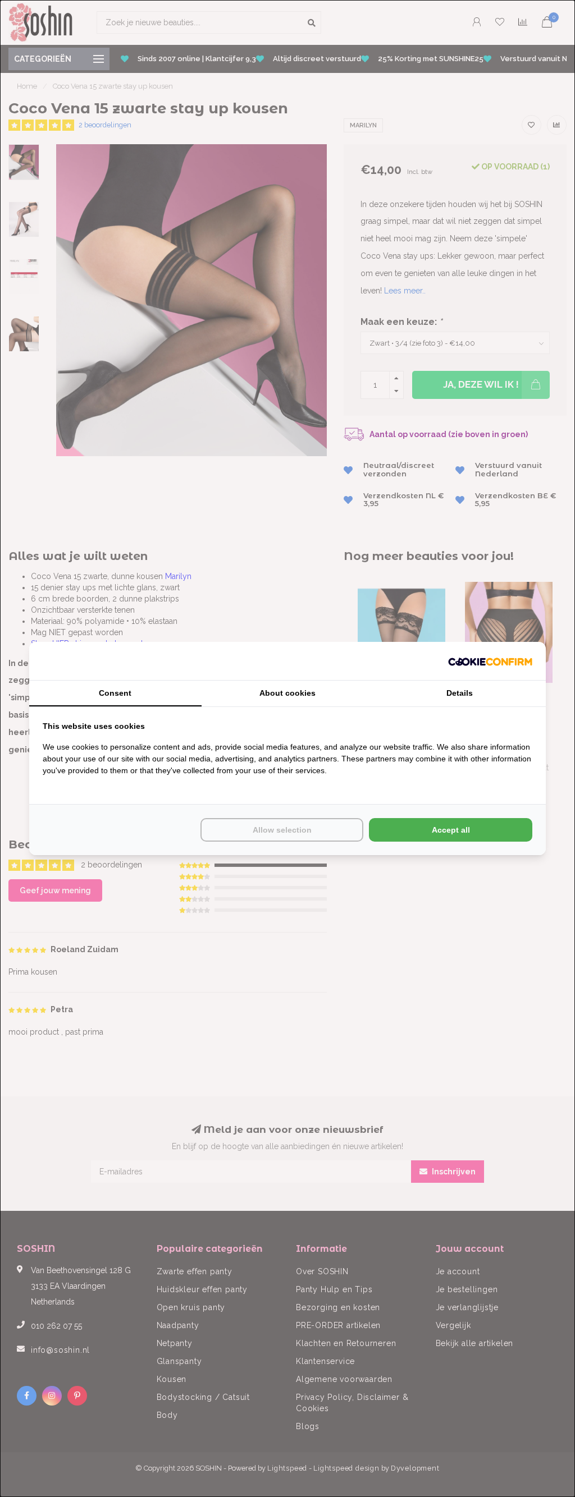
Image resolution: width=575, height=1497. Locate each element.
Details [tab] (459, 692)
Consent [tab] (115, 692)
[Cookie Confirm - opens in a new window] (490, 661)
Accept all (451, 829)
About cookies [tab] (287, 692)
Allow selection (282, 829)
